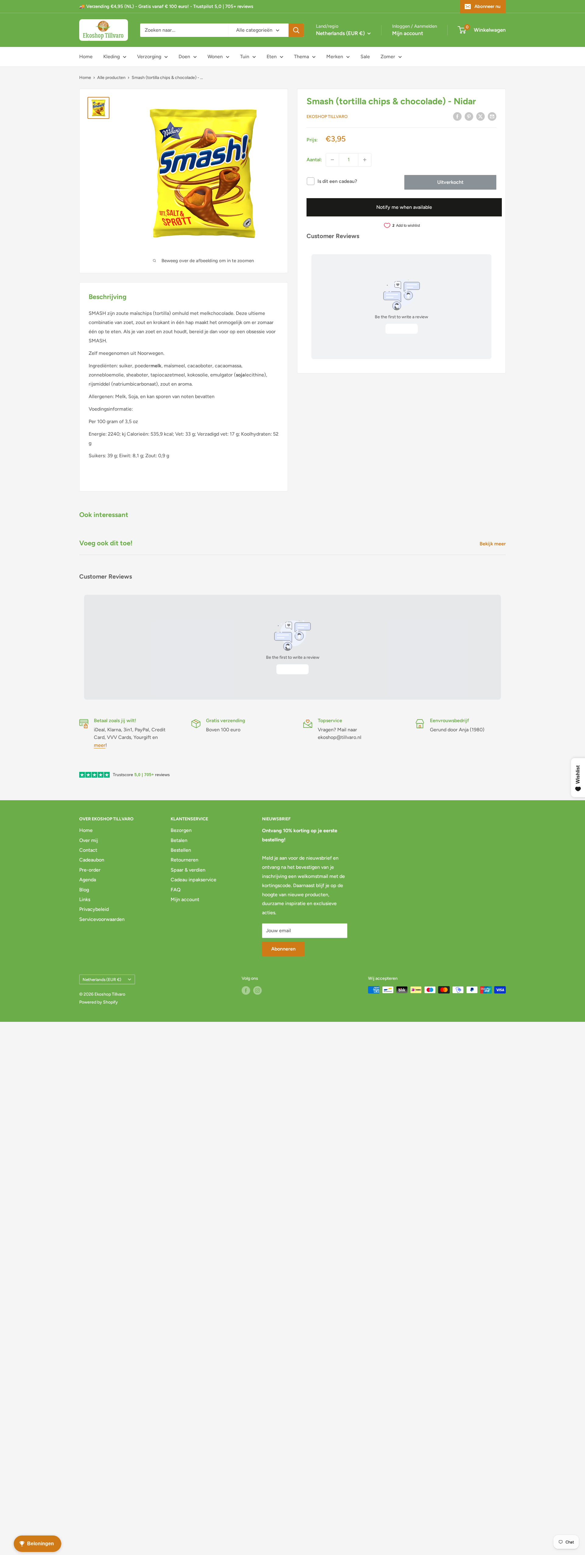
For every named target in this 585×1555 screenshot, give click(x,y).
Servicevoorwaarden (102, 919)
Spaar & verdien (188, 870)
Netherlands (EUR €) (102, 979)
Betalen (179, 840)
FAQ (176, 890)
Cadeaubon (91, 860)
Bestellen (181, 850)
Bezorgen (181, 830)
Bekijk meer (493, 544)
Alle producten (111, 77)
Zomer (388, 56)
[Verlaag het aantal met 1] (332, 159)
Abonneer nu (487, 6)
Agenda (87, 880)
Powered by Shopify (98, 1002)
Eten (272, 56)
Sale (365, 56)
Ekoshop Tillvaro (327, 116)
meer (99, 745)
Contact (88, 850)
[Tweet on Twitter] (480, 116)
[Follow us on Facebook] (246, 990)
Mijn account (407, 33)
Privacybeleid (94, 909)
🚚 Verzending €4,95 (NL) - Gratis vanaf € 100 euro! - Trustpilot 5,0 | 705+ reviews (166, 6)
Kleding (111, 56)
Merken (334, 56)
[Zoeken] (296, 30)
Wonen (215, 56)
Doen (184, 56)
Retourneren (184, 860)
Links (84, 899)
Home (86, 56)
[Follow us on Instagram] (257, 990)
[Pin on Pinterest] (469, 116)
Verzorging (149, 56)
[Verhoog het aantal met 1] (364, 159)
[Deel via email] (492, 116)
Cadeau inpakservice (193, 880)
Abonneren (283, 949)
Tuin (244, 56)
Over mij (88, 840)
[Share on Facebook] (457, 116)
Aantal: (314, 159)
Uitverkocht (450, 182)
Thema (301, 56)
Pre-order (90, 870)
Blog (84, 890)
